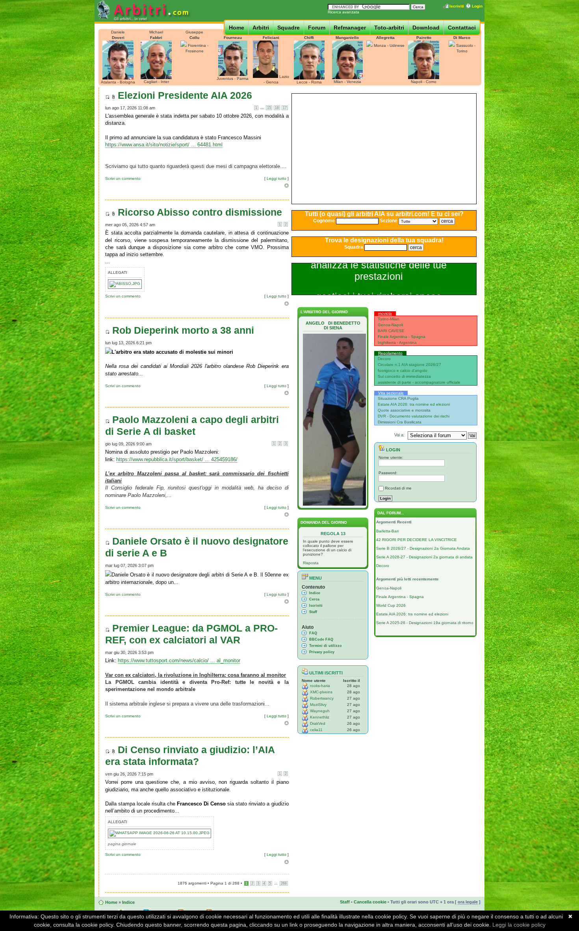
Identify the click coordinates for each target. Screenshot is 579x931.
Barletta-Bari (387, 531)
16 (277, 108)
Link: (111, 660)
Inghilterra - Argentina (397, 342)
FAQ (313, 633)
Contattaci (462, 27)
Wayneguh (320, 711)
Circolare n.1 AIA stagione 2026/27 (409, 364)
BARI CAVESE (391, 331)
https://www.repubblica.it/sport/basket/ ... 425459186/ (177, 459)
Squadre (288, 27)
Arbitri (260, 27)
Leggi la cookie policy (519, 925)
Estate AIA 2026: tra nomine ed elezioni (414, 404)
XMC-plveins (321, 692)
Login (477, 6)
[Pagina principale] (143, 20)
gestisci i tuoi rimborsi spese (379, 268)
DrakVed (317, 723)
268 (284, 883)
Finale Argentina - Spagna (401, 336)
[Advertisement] (384, 149)
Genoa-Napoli (390, 325)
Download (426, 27)
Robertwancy (322, 698)
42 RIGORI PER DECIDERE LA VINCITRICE (416, 540)
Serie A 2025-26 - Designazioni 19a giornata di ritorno (424, 623)
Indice (314, 593)
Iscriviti (456, 6)
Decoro (384, 359)
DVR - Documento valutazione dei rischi (413, 416)
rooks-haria (320, 685)
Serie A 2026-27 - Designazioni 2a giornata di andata (424, 557)
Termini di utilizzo (325, 646)
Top (286, 185)
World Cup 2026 (391, 605)
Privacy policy (321, 652)
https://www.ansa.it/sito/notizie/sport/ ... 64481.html (164, 145)
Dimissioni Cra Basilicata (399, 422)
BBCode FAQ (321, 639)
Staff (313, 612)
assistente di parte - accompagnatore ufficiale (419, 382)
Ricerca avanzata (343, 12)
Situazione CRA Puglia (398, 398)
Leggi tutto (276, 178)
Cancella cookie (370, 902)
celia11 (316, 730)
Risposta (311, 563)
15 (269, 108)
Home (236, 27)
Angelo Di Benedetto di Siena (333, 325)
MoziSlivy (318, 704)
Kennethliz (319, 717)
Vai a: (399, 434)
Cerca (314, 599)
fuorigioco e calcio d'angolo (402, 370)
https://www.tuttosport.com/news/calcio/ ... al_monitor (179, 660)
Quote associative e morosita (404, 410)
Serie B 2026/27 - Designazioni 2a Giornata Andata (423, 548)
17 (285, 108)
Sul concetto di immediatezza (404, 376)
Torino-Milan (388, 319)
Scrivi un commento (123, 178)
